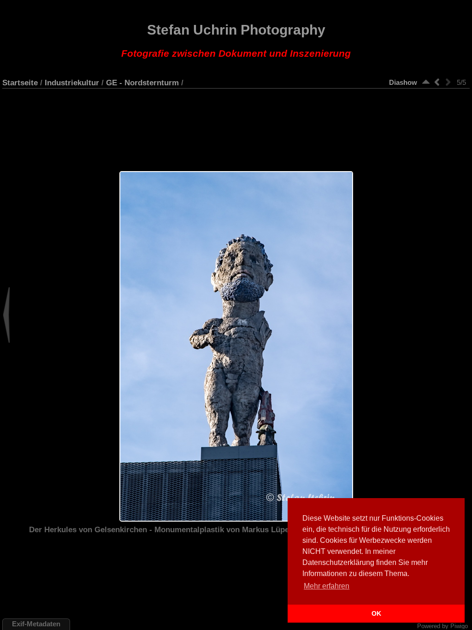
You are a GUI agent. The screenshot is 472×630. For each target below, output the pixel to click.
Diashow (403, 82)
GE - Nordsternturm (142, 82)
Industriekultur (72, 82)
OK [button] (376, 613)
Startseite (20, 82)
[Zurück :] (436, 82)
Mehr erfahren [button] (326, 586)
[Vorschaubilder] (425, 82)
